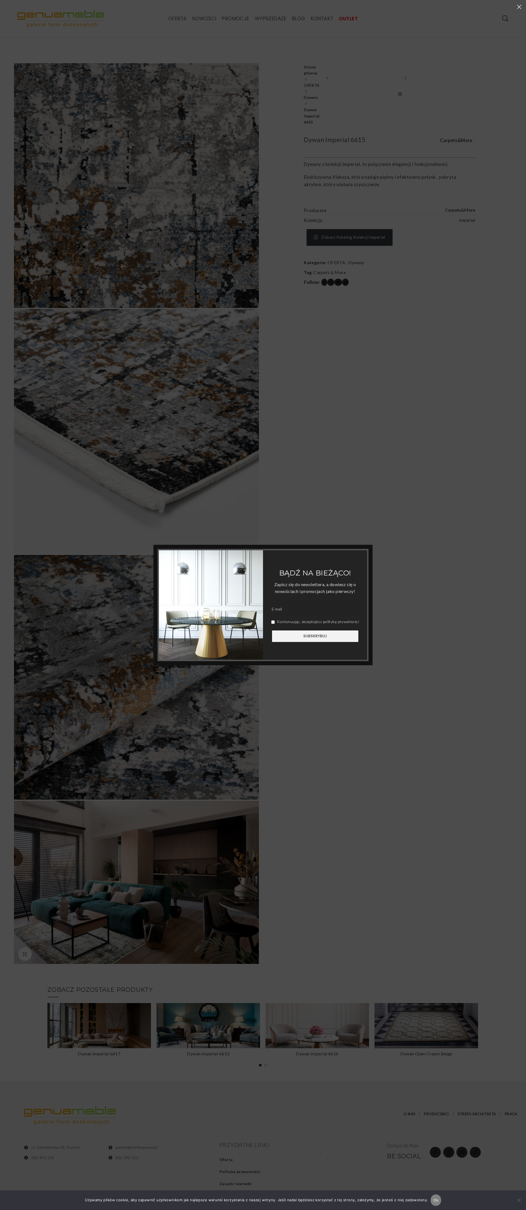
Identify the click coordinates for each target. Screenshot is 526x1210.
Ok (435, 1200)
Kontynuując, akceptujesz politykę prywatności (317, 621)
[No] (519, 1203)
